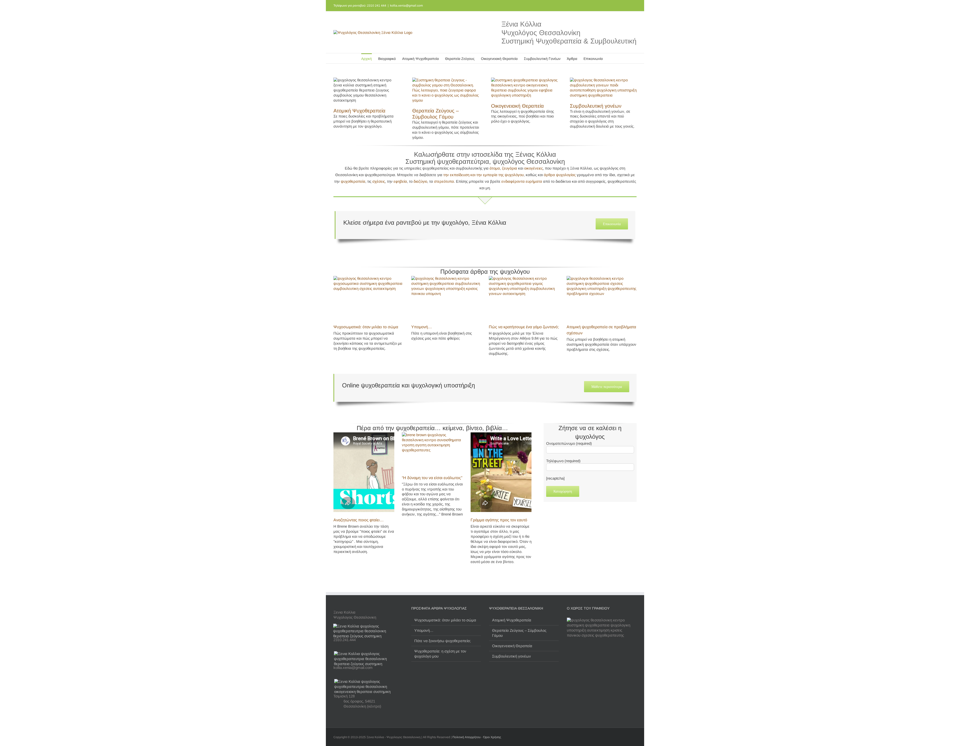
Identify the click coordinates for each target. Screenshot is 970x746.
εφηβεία (400, 181)
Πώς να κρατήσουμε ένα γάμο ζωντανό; (524, 327)
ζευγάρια (509, 168)
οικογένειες (533, 168)
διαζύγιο (420, 181)
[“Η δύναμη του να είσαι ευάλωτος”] (432, 451)
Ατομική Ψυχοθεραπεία (359, 110)
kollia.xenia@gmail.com (406, 5)
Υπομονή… (421, 327)
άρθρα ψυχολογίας (560, 175)
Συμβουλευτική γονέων (595, 106)
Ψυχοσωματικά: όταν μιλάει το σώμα (365, 327)
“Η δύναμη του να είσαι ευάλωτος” (432, 478)
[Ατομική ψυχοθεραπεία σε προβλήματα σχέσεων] (602, 298)
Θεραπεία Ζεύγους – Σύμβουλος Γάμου (519, 633)
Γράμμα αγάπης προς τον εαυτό (499, 520)
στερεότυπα (444, 181)
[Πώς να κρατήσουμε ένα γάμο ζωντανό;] (524, 298)
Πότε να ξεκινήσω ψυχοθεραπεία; (442, 641)
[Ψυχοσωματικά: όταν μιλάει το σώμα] (368, 298)
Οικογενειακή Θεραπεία (517, 106)
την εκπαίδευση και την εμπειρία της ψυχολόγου (483, 175)
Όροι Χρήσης (492, 737)
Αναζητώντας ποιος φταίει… (358, 520)
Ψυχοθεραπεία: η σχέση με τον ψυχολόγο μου (440, 653)
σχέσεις (378, 181)
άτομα (495, 168)
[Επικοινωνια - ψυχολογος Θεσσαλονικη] (368, 626)
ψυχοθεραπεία (353, 181)
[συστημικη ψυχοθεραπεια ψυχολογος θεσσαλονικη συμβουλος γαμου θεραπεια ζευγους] (445, 80)
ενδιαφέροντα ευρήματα (521, 181)
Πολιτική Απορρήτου (466, 737)
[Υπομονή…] (446, 298)
